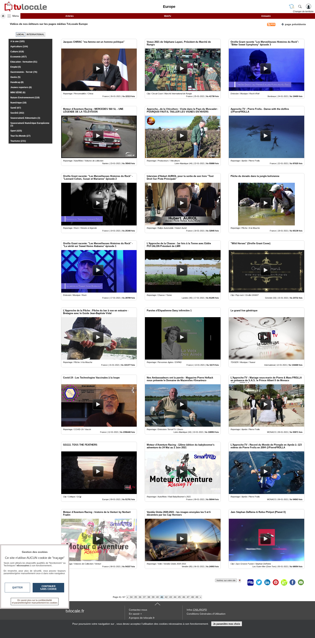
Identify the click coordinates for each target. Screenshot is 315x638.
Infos (197, 609)
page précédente (295, 24)
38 (148, 597)
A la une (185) (17, 41)
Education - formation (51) (23, 62)
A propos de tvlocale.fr (142, 617)
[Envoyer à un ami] (300, 582)
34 (131, 597)
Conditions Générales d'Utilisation (206, 613)
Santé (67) (15, 108)
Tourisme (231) (18, 141)
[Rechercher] (300, 6)
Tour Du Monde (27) (20, 136)
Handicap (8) (17, 82)
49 (197, 597)
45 (179, 597)
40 (157, 597)
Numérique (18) (18, 102)
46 (183, 597)
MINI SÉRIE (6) (17, 92)
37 (144, 597)
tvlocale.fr (75, 610)
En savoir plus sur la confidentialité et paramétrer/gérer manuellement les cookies (34, 601)
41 (162, 597)
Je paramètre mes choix (226, 623)
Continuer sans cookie (48, 587)
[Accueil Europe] (3, 16)
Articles (69, 16)
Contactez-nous (138, 609)
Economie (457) (18, 56)
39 (153, 597)
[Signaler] (242, 582)
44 (175, 597)
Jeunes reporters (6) (21, 87)
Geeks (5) (15, 77)
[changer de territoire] (291, 6)
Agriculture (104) (19, 46)
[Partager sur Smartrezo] (250, 582)
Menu (15, 15)
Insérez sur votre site (226, 580)
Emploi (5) (15, 67)
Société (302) (17, 113)
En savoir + (135, 613)
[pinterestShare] (275, 582)
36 (140, 597)
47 (188, 597)
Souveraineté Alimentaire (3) (25, 118)
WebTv (167, 16)
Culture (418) (17, 51)
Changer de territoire (303, 11)
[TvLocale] (25, 6)
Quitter (17, 587)
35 (135, 597)
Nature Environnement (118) (25, 97)
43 (170, 597)
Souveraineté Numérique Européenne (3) (29, 124)
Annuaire (266, 16)
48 (192, 597)
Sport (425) (16, 130)
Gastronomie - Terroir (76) (23, 72)
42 (166, 597)
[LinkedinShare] (267, 582)
